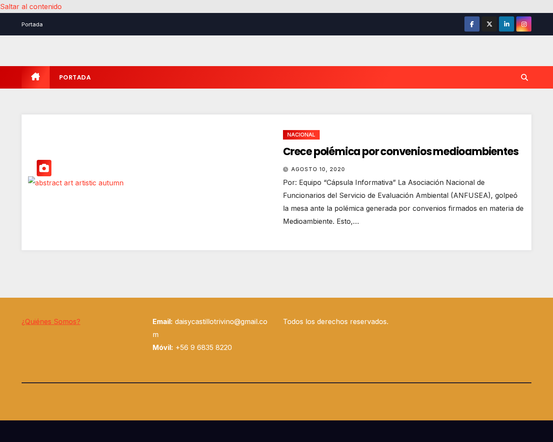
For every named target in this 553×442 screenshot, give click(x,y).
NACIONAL (301, 134)
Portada (32, 24)
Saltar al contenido (31, 6)
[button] (524, 77)
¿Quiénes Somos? (51, 321)
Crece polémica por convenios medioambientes (400, 151)
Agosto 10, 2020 (318, 169)
